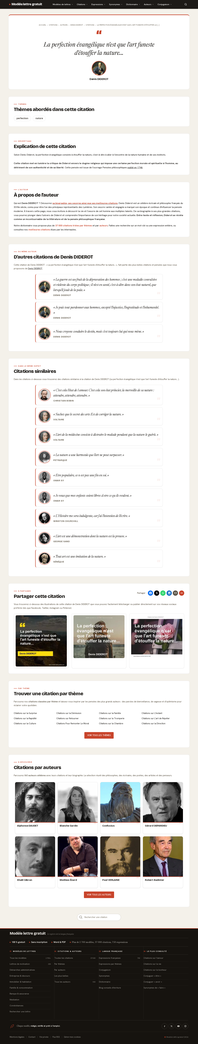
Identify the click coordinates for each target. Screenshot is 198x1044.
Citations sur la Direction (153, 723)
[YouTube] (178, 1026)
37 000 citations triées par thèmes (73, 225)
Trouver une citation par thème (48, 694)
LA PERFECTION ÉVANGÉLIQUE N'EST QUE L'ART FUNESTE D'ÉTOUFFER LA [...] (128, 25)
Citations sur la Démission (68, 713)
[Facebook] (164, 1026)
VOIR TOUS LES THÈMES (99, 735)
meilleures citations (39, 229)
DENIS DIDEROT (76, 25)
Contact (31, 1037)
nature (39, 118)
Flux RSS (56, 1037)
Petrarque (60, 460)
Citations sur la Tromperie (111, 718)
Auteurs (147, 4)
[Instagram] (185, 1026)
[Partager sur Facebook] (150, 593)
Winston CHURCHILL (65, 521)
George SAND (61, 541)
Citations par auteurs (37, 767)
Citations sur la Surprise (25, 713)
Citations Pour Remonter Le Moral (72, 723)
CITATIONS (90, 25)
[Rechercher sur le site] (185, 4)
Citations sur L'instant (152, 713)
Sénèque (58, 561)
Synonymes (114, 4)
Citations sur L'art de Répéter (156, 718)
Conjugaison (163, 4)
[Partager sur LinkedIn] (169, 593)
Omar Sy (58, 480)
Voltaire (58, 419)
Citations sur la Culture (25, 723)
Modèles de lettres (62, 4)
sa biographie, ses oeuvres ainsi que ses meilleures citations (85, 203)
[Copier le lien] (181, 593)
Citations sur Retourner (67, 718)
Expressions (97, 4)
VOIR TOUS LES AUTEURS (99, 894)
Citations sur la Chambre (111, 723)
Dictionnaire (132, 4)
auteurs (103, 225)
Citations (81, 4)
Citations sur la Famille (110, 713)
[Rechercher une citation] (81, 917)
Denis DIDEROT (99, 79)
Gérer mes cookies (72, 1037)
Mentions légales (17, 1037)
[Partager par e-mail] (175, 593)
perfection (22, 118)
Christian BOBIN (63, 400)
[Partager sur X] (156, 593)
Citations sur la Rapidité (25, 718)
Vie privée (43, 1037)
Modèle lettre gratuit (27, 4)
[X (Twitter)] (171, 1026)
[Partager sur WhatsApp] (163, 593)
